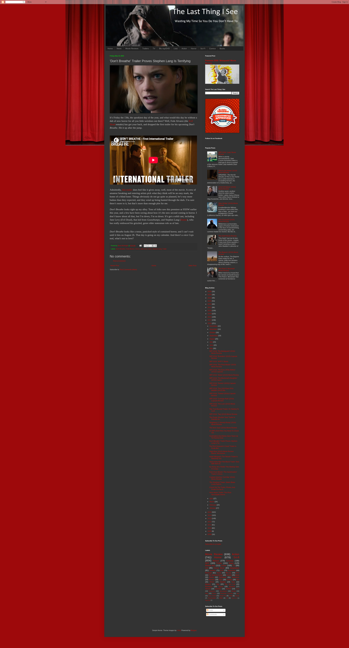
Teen (220, 580)
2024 (210, 298)
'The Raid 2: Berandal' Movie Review (226, 269)
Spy (237, 580)
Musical (232, 587)
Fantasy (229, 580)
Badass (216, 561)
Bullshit (228, 589)
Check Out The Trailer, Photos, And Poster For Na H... (222, 488)
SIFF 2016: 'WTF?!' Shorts (218, 361)
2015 (210, 512)
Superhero (232, 570)
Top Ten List (230, 584)
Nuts (233, 582)
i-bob (179, 630)
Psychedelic (212, 598)
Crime (223, 565)
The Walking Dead (215, 575)
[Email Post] (140, 245)
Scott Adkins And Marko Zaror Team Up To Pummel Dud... (223, 437)
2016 (210, 323)
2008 (210, 534)
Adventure (235, 577)
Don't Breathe (120, 249)
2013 (210, 518)
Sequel (229, 575)
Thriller (219, 563)
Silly (217, 584)
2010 (210, 528)
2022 (210, 304)
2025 (210, 295)
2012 (210, 522)
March (212, 502)
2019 (210, 314)
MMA (221, 598)
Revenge (208, 573)
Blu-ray (228, 573)
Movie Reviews (131, 48)
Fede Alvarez (130, 249)
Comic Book (219, 568)
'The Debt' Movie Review (227, 236)
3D (227, 598)
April (211, 499)
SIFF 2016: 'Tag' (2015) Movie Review (223, 414)
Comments (212, 614)
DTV (237, 573)
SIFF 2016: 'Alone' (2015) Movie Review (224, 375)
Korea (219, 573)
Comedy (229, 561)
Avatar (183, 219)
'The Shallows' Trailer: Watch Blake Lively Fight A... (222, 483)
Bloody (233, 591)
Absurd (207, 589)
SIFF (207, 563)
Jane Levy (143, 249)
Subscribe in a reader (213, 544)
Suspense (212, 591)
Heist (230, 596)
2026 (210, 291)
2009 (210, 531)
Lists (176, 48)
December (214, 326)
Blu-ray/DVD (164, 48)
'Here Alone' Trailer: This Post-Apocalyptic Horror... (220, 493)
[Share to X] (150, 245)
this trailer (127, 189)
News (119, 48)
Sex (238, 593)
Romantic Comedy (226, 593)
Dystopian (222, 577)
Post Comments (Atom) (128, 270)
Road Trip (223, 596)
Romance (208, 587)
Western (212, 580)
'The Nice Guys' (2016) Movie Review (223, 428)
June (212, 345)
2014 (210, 515)
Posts (210, 610)
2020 (210, 311)
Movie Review (214, 554)
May (211, 348)
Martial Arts (210, 565)
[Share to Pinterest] (155, 245)
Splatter (223, 582)
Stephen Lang (157, 249)
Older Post (192, 266)
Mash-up (234, 598)
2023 (210, 301)
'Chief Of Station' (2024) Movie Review (227, 188)
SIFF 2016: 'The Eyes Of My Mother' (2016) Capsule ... (222, 371)
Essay (237, 596)
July (211, 342)
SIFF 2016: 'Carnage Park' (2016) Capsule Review (221, 400)
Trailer (164, 249)
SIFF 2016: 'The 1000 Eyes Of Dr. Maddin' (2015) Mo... (221, 389)
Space (220, 587)
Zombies (212, 570)
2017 (210, 320)
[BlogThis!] (147, 245)
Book (237, 575)
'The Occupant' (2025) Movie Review (226, 221)
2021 (210, 307)
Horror (193, 48)
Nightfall (207, 600)
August (212, 339)
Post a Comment (119, 261)
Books (222, 48)
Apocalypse (223, 591)
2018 (210, 317)
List (206, 568)
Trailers (145, 48)
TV (154, 48)
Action (184, 48)
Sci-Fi (202, 48)
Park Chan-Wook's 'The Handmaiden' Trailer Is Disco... (223, 473)
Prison (214, 593)
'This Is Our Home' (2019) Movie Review (227, 172)
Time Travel (212, 596)
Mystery (208, 584)
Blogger (193, 630)
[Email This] (145, 245)
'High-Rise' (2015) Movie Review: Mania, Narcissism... (221, 452)
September (214, 336)
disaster (218, 589)
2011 (210, 525)
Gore (237, 589)
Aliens (212, 582)
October (213, 332)
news (150, 249)
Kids (206, 593)
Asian (231, 563)
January (213, 508)
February (213, 505)
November (214, 329)
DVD (222, 570)
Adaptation (234, 568)
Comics (212, 48)
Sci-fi (236, 557)
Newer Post (114, 266)
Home (110, 48)
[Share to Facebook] (152, 245)
